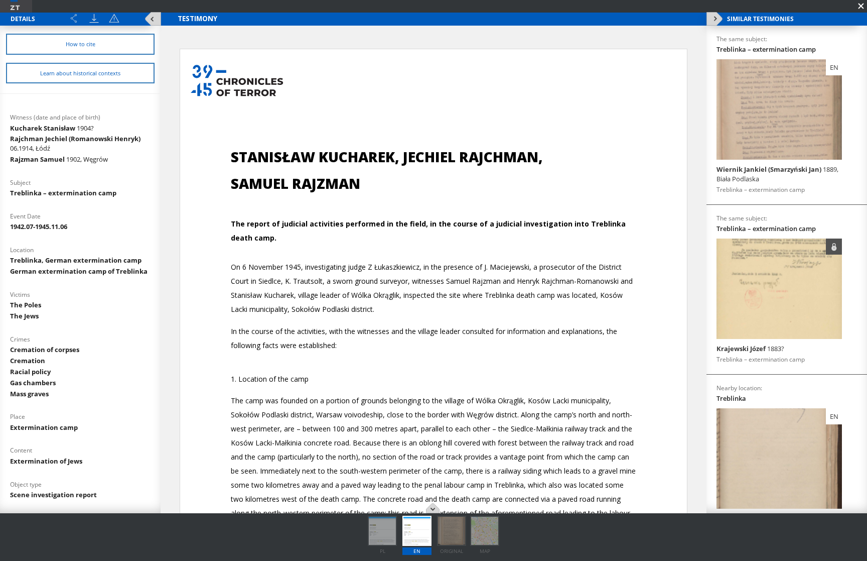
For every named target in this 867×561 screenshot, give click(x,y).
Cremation (27, 360)
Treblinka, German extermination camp (75, 260)
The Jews (24, 315)
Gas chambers (33, 382)
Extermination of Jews (46, 461)
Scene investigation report (53, 494)
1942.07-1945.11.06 (38, 226)
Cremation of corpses (44, 349)
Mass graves (29, 393)
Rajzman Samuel (59, 159)
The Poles (25, 304)
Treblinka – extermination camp (63, 192)
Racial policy (30, 371)
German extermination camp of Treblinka (79, 271)
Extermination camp (44, 427)
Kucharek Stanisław (52, 128)
